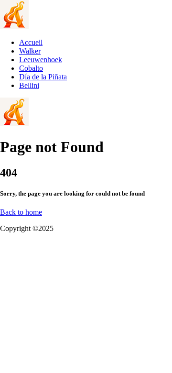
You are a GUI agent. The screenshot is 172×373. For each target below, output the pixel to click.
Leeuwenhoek (40, 59)
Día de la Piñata (43, 77)
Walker (30, 51)
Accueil (31, 42)
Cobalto (31, 68)
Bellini (29, 85)
